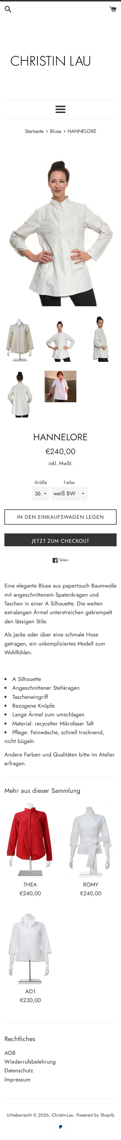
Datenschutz (18, 1070)
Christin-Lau (62, 1115)
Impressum (17, 1079)
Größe (41, 482)
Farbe (69, 482)
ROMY (90, 885)
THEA (30, 885)
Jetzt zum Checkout (60, 541)
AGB (10, 1053)
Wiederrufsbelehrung (30, 1062)
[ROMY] (91, 838)
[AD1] (30, 945)
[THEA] (30, 838)
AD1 (30, 991)
